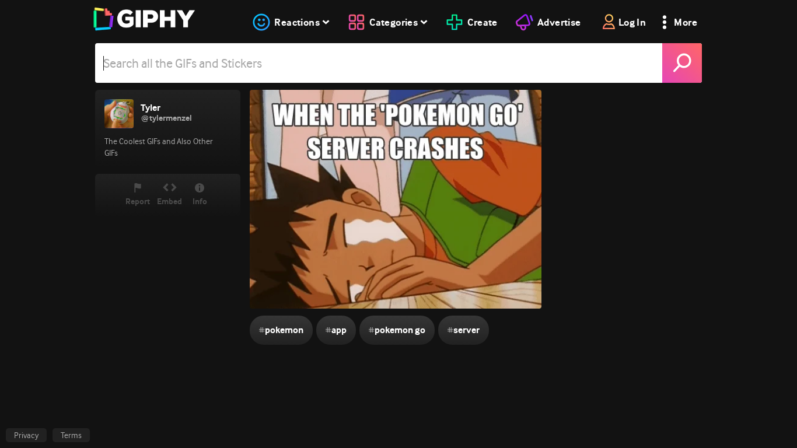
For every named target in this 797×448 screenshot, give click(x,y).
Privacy (26, 435)
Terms (71, 435)
